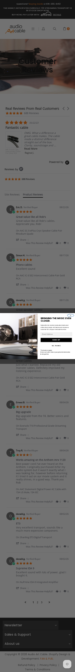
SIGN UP (56, 340)
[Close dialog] (70, 315)
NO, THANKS (56, 345)
